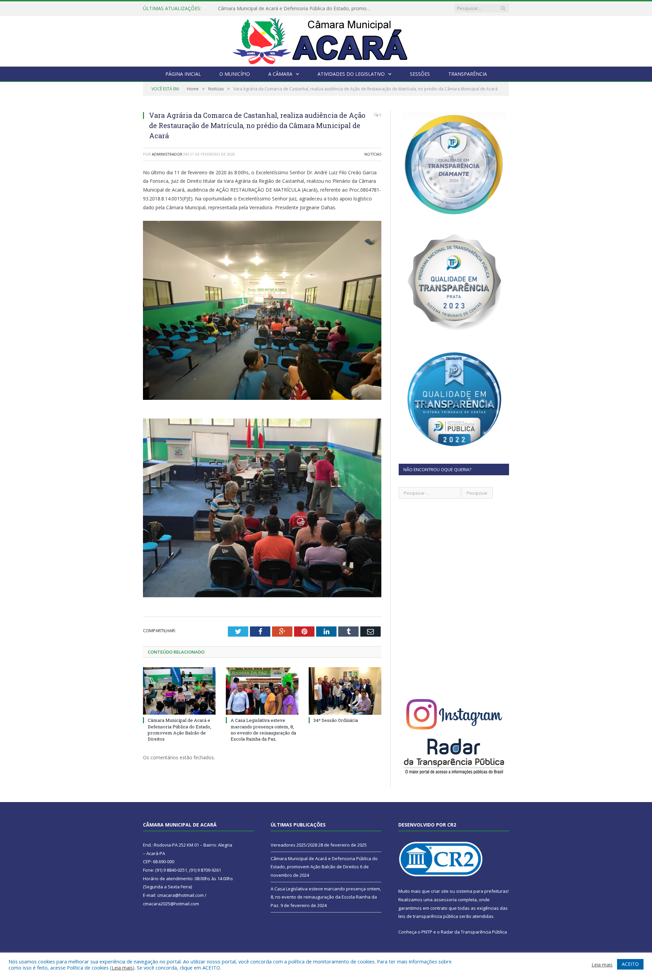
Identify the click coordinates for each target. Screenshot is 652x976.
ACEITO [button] (630, 964)
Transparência (467, 74)
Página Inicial (183, 74)
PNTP (426, 932)
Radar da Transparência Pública (474, 932)
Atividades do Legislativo (351, 74)
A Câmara (280, 74)
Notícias (372, 154)
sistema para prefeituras (482, 891)
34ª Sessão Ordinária (335, 720)
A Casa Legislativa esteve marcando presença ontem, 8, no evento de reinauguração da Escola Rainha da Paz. (263, 729)
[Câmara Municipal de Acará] (326, 39)
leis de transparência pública (428, 916)
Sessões (420, 74)
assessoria (445, 900)
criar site (440, 891)
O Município (234, 74)
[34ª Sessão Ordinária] (345, 691)
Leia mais (122, 967)
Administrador (167, 154)
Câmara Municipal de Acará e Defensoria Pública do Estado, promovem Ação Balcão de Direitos (296, 8)
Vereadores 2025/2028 (294, 845)
